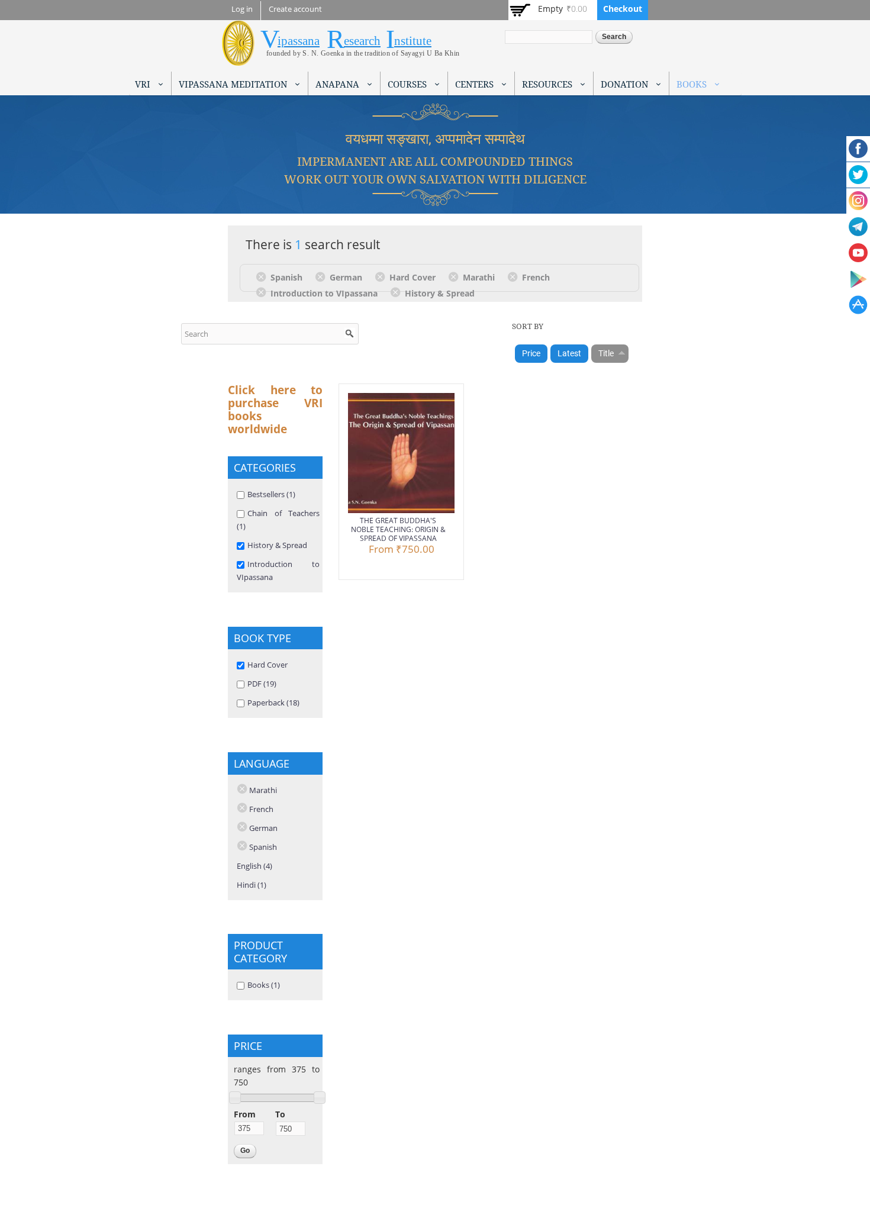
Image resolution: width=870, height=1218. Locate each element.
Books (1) (263, 984)
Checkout (622, 8)
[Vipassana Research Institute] (238, 59)
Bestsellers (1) (271, 494)
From (245, 1114)
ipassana (299, 41)
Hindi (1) (251, 884)
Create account (295, 9)
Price (531, 353)
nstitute (412, 41)
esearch (362, 41)
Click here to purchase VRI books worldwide (275, 409)
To (280, 1114)
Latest (569, 353)
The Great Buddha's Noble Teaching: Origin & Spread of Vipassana (398, 529)
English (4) (254, 866)
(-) (263, 276)
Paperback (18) (273, 702)
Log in (242, 9)
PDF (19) (261, 683)
